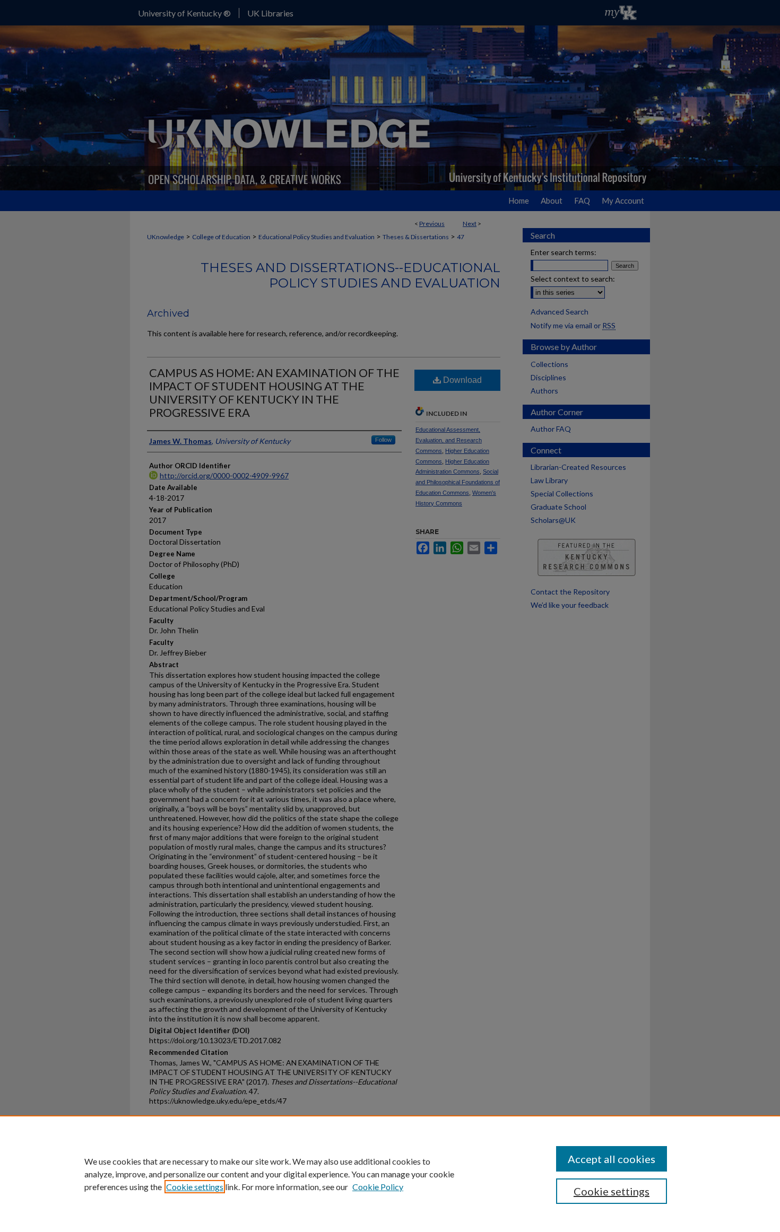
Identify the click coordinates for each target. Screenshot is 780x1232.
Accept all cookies (611, 1158)
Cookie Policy (377, 1187)
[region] (390, 1173)
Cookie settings (194, 1187)
